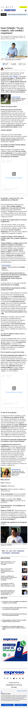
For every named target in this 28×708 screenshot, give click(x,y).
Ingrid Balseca (8, 68)
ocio (11, 551)
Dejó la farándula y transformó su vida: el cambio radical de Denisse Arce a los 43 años (14, 620)
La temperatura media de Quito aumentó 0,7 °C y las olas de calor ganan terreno (8, 585)
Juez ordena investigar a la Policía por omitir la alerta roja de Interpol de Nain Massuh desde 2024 (8, 592)
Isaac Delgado (6, 553)
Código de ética (14, 682)
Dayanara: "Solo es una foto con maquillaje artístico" (13, 267)
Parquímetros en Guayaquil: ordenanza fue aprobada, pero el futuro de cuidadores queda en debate (14, 628)
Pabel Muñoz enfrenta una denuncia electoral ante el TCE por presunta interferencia (14, 614)
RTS (14, 551)
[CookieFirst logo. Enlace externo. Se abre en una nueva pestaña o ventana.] (1, 692)
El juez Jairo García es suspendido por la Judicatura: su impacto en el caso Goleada (14, 602)
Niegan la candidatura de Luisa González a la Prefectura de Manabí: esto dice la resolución (9, 578)
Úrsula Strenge (15, 553)
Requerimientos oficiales (14, 685)
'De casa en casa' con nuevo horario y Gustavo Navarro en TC (18, 472)
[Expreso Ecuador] (14, 674)
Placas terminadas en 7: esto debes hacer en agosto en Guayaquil (8, 563)
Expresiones (20, 551)
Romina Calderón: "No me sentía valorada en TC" (18, 99)
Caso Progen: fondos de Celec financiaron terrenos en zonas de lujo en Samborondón (14, 608)
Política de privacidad (22, 690)
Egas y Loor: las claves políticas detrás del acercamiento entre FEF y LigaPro (7, 570)
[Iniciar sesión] (26, 10)
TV (7, 551)
